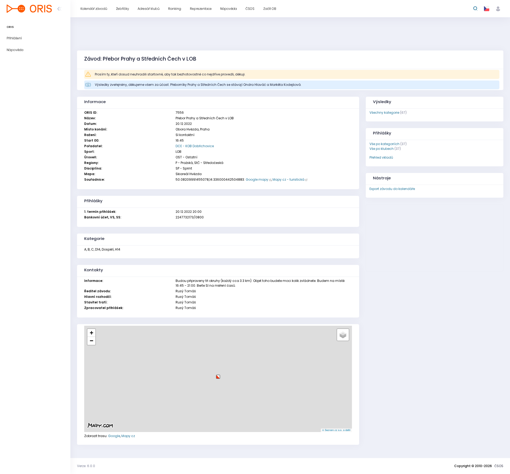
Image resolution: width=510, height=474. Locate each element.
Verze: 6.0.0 (86, 466)
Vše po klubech (381, 148)
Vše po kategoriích (384, 144)
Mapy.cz (128, 436)
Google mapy (257, 179)
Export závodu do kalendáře (392, 189)
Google (114, 436)
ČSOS (498, 466)
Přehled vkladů (381, 157)
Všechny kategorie (384, 112)
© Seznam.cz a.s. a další (336, 430)
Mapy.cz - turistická (288, 179)
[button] (218, 375)
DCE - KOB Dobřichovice (195, 146)
